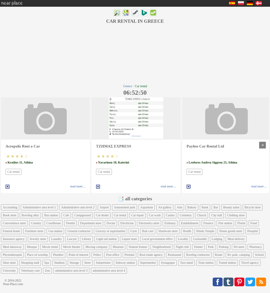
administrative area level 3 (71, 270)
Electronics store (149, 223)
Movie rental (50, 247)
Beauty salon (231, 207)
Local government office (157, 239)
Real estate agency (151, 254)
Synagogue (168, 262)
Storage (74, 262)
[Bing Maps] (144, 12)
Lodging (217, 239)
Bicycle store (253, 207)
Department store (90, 223)
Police (97, 254)
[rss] (261, 282)
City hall (216, 215)
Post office (112, 254)
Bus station (51, 215)
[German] (250, 4)
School (259, 254)
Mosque (32, 247)
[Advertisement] (135, 53)
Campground (82, 215)
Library (86, 239)
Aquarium (146, 207)
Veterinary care (30, 270)
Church (201, 215)
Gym (133, 231)
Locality (183, 239)
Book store (9, 215)
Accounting (10, 207)
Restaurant (174, 254)
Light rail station (106, 239)
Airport (104, 207)
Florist (241, 223)
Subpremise (103, 262)
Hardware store (168, 231)
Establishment (189, 223)
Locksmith (200, 239)
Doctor (111, 223)
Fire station (225, 223)
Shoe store (9, 262)
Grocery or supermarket (110, 231)
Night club (182, 247)
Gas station (55, 231)
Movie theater (71, 247)
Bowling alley (30, 215)
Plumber (58, 254)
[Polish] (241, 4)
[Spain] (232, 4)
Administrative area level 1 (39, 207)
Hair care (147, 231)
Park (211, 247)
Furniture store (34, 231)
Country (36, 223)
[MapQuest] (153, 12)
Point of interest (78, 254)
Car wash (155, 215)
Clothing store (236, 215)
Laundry (56, 239)
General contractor (79, 231)
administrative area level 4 (109, 270)
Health (187, 231)
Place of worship (37, 254)
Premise (129, 254)
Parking (223, 247)
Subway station (125, 262)
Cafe (66, 215)
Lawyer (72, 239)
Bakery (191, 207)
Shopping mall (30, 262)
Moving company (96, 247)
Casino (170, 215)
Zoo (47, 270)
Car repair (137, 215)
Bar (215, 207)
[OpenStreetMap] (116, 12)
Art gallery (165, 207)
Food (253, 223)
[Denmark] (259, 4)
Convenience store (14, 223)
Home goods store (230, 231)
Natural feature (138, 247)
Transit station (227, 262)
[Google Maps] (125, 12)
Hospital (252, 231)
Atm (179, 207)
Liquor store (129, 239)
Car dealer (102, 215)
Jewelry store (38, 239)
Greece (127, 86)
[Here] (135, 12)
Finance (208, 223)
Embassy (170, 223)
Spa (46, 262)
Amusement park (124, 207)
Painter (198, 247)
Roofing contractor (198, 254)
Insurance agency (14, 239)
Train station (205, 262)
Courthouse (53, 223)
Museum (118, 247)
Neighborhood (161, 247)
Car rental (13, 171)
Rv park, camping (239, 254)
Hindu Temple (205, 231)
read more (76, 186)
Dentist (70, 223)
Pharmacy (255, 247)
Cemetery (186, 215)
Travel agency (250, 262)
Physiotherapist (12, 254)
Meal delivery (236, 239)
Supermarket (148, 262)
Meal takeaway (12, 247)
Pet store (239, 247)
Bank (205, 207)
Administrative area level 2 (77, 207)
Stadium (59, 262)
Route (218, 254)
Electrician (127, 223)
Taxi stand (186, 262)
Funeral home (11, 231)
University (9, 270)
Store (87, 262)
